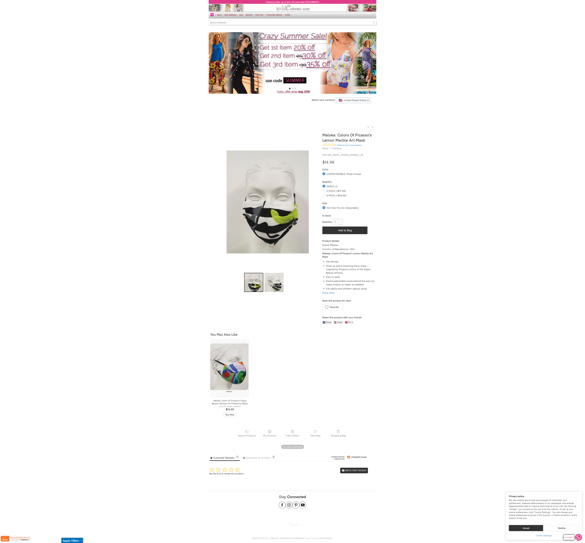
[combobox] (353, 100)
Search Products (247, 435)
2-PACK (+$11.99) (336, 190)
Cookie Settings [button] (544, 535)
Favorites (315, 435)
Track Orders (292, 435)
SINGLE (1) (332, 186)
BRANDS (249, 15)
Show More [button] (328, 292)
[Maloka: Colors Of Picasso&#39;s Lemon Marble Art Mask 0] (253, 282)
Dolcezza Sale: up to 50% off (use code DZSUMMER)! (292, 2)
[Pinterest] (295, 506)
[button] (332, 307)
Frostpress (326, 538)
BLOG (219, 15)
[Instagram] (289, 506)
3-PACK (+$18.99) (336, 195)
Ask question (356, 145)
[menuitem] (368, 127)
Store (325, 148)
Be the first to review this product (226, 473)
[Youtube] (302, 506)
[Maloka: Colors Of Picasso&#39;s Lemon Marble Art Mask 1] (274, 282)
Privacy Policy (260, 538)
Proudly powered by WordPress (287, 538)
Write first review (355, 470)
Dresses (337, 148)
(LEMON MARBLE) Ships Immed (343, 174)
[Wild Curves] (212, 14)
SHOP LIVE (259, 15)
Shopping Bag (338, 435)
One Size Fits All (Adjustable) (342, 207)
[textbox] (353, 100)
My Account (269, 435)
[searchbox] (292, 22)
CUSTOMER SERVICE (274, 15)
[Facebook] (282, 506)
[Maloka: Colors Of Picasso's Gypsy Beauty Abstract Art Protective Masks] (230, 368)
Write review (342, 145)
